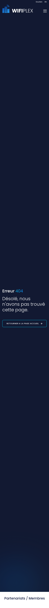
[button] (45, 11)
